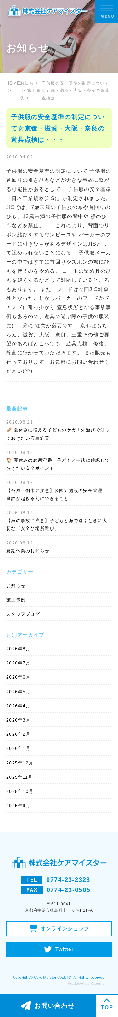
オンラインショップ (65, 928)
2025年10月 (19, 791)
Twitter (64, 949)
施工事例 (15, 599)
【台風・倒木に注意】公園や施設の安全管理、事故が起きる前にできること (56, 494)
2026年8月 (18, 648)
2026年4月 (18, 705)
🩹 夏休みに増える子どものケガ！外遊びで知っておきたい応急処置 (58, 433)
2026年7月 (18, 662)
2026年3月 (18, 720)
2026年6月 (18, 677)
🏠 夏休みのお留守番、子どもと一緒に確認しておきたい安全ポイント (58, 464)
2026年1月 (18, 748)
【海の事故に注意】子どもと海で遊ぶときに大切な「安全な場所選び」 (56, 524)
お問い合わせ (54, 1005)
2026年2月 (18, 734)
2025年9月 (18, 805)
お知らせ (15, 585)
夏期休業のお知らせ (28, 550)
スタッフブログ (23, 613)
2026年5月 (18, 691)
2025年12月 (19, 762)
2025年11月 (19, 777)
